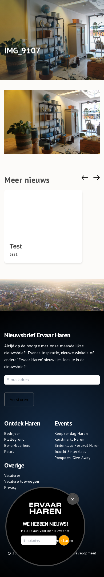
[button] (85, 177)
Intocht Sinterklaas (70, 451)
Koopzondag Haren (71, 433)
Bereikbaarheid (17, 445)
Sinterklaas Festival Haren (77, 445)
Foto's (9, 451)
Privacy (10, 487)
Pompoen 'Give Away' (73, 457)
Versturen (19, 399)
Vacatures (12, 475)
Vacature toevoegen (21, 481)
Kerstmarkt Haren (69, 439)
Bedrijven (12, 433)
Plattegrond (14, 439)
